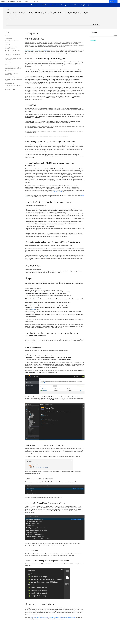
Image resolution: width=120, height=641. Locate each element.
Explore (19, 1)
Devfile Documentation (58, 191)
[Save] (7, 23)
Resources (34, 1)
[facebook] (93, 24)
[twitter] (95, 24)
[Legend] (116, 35)
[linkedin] (97, 24)
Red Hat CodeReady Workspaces (32, 50)
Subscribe (112, 1)
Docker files (49, 256)
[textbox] (49, 464)
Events (26, 1)
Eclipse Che (45, 50)
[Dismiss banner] (118, 5)
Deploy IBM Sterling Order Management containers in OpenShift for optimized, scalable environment (53, 617)
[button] (107, 1)
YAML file (33, 309)
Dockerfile (31, 297)
